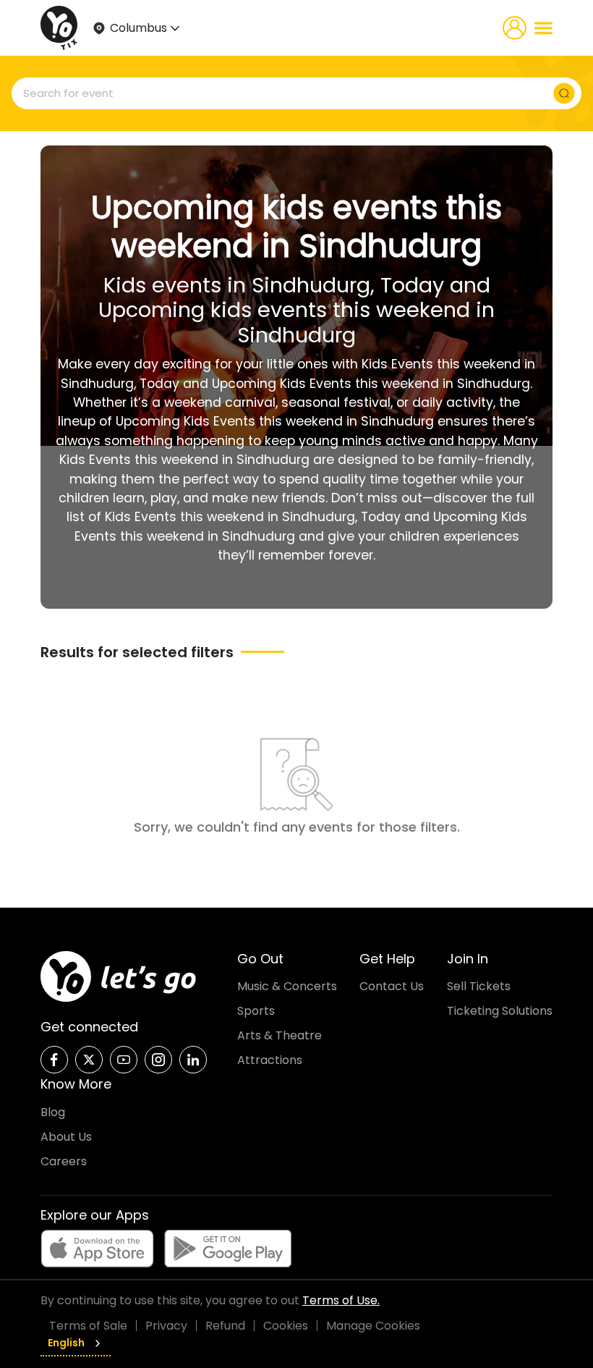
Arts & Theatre (279, 1035)
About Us (66, 1136)
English (66, 1342)
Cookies (285, 1325)
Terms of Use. (341, 1300)
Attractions (269, 1060)
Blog (52, 1112)
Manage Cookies (373, 1325)
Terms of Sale (88, 1325)
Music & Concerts (287, 986)
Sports (256, 1010)
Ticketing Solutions (500, 1010)
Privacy (166, 1325)
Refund (225, 1325)
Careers (63, 1161)
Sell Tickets (479, 986)
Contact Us (391, 986)
